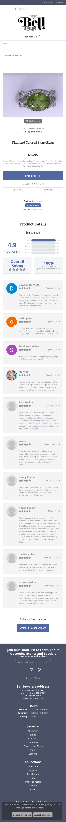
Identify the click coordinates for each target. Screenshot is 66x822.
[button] (47, 2)
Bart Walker (26, 402)
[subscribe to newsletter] (47, 662)
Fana (33, 777)
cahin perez (26, 318)
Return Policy (33, 678)
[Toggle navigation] (5, 44)
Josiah (22, 441)
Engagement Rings (33, 746)
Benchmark (33, 774)
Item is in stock (33, 205)
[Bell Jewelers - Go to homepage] (31, 22)
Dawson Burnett (29, 285)
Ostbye (33, 785)
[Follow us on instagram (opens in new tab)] (32, 670)
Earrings (33, 753)
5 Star (27, 240)
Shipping (18, 189)
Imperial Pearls (33, 781)
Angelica (33, 770)
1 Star (27, 252)
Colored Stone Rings (14, 55)
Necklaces (33, 742)
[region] (33, 95)
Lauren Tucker (27, 582)
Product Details (33, 224)
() (58, 240)
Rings (33, 734)
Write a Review (33, 628)
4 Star (27, 243)
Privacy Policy (45, 804)
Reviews (33, 232)
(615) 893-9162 (33, 131)
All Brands (33, 766)
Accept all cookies (43, 815)
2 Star (27, 249)
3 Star (27, 246)
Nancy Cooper (27, 477)
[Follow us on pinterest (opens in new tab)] (39, 670)
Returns (48, 189)
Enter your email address (33, 656)
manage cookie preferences (29, 807)
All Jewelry (33, 730)
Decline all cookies (22, 815)
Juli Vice (23, 371)
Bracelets (33, 738)
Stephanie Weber (29, 346)
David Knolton (27, 554)
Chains (33, 749)
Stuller (33, 789)
